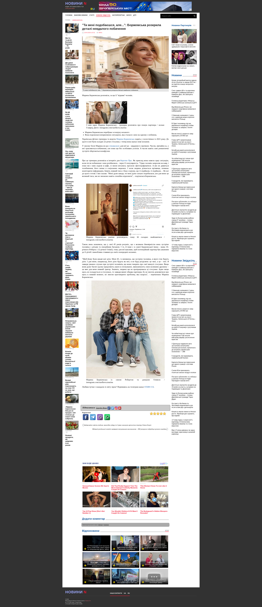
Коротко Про (126, 160)
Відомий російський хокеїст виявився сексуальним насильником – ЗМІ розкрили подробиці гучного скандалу (129, 429)
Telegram (100, 524)
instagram (106, 524)
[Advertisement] (125, 445)
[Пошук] (194, 16)
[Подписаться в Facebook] (109, 408)
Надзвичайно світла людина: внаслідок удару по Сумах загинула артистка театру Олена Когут (117, 425)
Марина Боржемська (125, 139)
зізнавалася (114, 146)
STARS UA (149, 387)
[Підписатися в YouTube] (120, 408)
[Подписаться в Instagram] (116, 408)
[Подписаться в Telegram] (113, 408)
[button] (125, 103)
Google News (101, 408)
